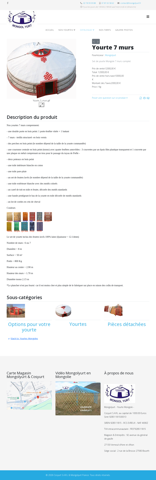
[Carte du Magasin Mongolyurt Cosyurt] (29, 396)
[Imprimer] (144, 97)
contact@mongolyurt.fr (130, 3)
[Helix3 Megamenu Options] (148, 16)
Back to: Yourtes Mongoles (24, 338)
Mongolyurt (110, 55)
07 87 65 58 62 (107, 3)
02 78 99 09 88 (89, 3)
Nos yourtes (65, 30)
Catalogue (86, 30)
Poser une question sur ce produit (109, 97)
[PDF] (141, 97)
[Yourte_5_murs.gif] (41, 69)
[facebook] (7, 3)
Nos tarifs (105, 30)
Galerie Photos (124, 30)
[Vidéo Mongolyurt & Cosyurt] (78, 399)
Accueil (50, 30)
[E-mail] (148, 97)
